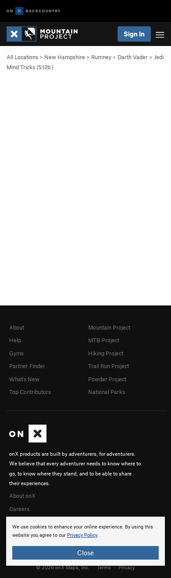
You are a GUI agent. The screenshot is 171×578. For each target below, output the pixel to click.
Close (85, 553)
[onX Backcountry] (33, 11)
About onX (22, 495)
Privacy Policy (82, 535)
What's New (24, 379)
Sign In (134, 34)
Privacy (126, 567)
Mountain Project (109, 327)
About (16, 327)
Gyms (16, 353)
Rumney (101, 56)
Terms (104, 567)
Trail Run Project (108, 365)
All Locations (22, 56)
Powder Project (107, 379)
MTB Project (103, 340)
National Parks (106, 391)
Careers (19, 508)
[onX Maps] (27, 440)
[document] (85, 541)
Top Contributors (30, 391)
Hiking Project (105, 353)
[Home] (46, 34)
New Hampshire (64, 56)
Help (15, 340)
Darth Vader (133, 56)
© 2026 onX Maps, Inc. (62, 567)
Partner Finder (27, 365)
